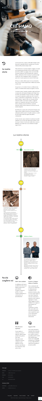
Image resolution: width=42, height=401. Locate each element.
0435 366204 (31, 337)
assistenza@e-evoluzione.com (12, 385)
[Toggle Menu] (1, 1)
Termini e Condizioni (22, 395)
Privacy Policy (10, 395)
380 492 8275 (35, 341)
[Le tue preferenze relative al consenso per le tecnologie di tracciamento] (40, 399)
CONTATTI (32, 395)
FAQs (28, 395)
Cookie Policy (16, 395)
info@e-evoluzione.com (11, 372)
